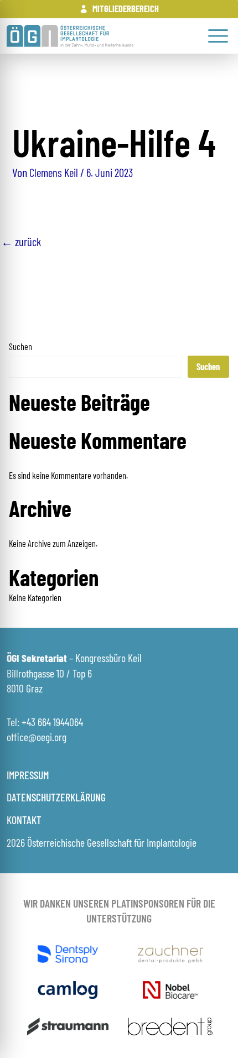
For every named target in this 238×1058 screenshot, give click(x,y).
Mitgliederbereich (125, 8)
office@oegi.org (36, 736)
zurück (21, 241)
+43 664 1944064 (52, 721)
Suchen (20, 346)
